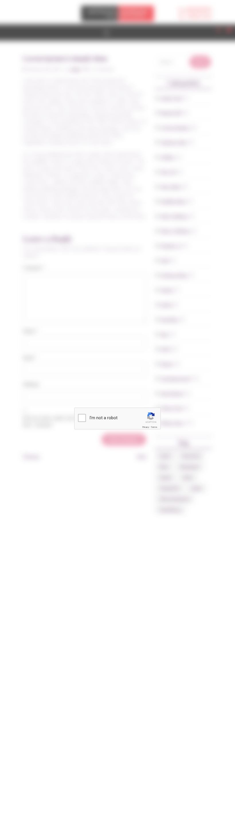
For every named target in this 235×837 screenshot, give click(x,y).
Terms (154, 427)
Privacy (145, 427)
